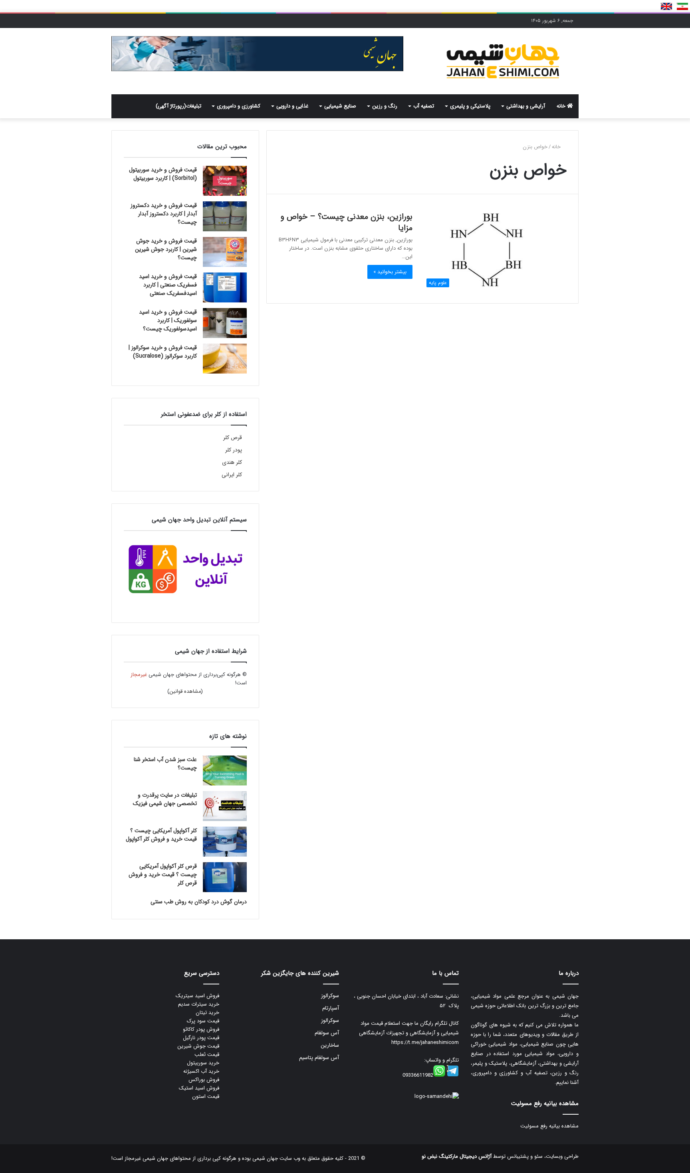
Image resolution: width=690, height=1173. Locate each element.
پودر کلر (233, 450)
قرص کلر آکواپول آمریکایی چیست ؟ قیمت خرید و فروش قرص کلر (163, 874)
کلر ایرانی (232, 475)
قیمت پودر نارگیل (201, 1038)
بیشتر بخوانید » (389, 272)
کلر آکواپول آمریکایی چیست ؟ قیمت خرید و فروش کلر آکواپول (161, 834)
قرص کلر (232, 437)
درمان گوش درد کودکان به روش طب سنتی (199, 901)
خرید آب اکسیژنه (201, 1071)
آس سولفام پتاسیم (319, 1058)
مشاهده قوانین (185, 691)
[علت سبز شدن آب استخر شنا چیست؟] (225, 770)
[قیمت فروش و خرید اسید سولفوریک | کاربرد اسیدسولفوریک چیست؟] (225, 323)
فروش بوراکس (203, 1080)
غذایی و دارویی (292, 106)
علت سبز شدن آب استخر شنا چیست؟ (165, 763)
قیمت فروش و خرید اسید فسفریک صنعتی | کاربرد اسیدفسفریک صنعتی (168, 285)
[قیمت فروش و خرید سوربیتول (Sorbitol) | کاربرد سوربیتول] (225, 181)
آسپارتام (330, 1008)
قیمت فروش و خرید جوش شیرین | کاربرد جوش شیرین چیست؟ (166, 249)
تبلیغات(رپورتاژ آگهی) (178, 106)
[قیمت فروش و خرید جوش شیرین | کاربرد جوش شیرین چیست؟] (225, 252)
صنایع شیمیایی (340, 106)
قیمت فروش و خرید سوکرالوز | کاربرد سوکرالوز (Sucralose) (163, 351)
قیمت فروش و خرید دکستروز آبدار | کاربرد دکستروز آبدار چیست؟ (164, 214)
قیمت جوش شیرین (198, 1046)
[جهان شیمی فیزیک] (505, 61)
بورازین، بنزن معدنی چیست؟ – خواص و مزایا (346, 222)
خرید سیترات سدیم (198, 1004)
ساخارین (330, 1045)
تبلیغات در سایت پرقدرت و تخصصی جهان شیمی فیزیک (165, 799)
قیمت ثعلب (206, 1054)
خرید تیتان (207, 1012)
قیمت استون (205, 1096)
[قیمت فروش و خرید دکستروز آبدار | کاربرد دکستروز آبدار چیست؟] (225, 216)
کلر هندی (232, 462)
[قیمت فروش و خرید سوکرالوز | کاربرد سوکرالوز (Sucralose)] (225, 359)
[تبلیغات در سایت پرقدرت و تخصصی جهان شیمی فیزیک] (225, 806)
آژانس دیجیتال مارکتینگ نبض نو (457, 1156)
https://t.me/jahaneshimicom (425, 1042)
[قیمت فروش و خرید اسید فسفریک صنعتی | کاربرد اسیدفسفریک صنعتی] (225, 287)
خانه (562, 106)
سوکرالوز (330, 996)
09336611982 (417, 1075)
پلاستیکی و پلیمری (470, 106)
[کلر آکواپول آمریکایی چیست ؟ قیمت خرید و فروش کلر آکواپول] (225, 842)
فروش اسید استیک (199, 1088)
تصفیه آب (423, 106)
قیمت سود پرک (203, 1021)
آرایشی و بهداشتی (525, 106)
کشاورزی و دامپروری (238, 106)
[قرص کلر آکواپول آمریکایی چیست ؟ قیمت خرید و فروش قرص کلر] (225, 877)
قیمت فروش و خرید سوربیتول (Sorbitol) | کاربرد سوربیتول (163, 174)
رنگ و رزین (384, 106)
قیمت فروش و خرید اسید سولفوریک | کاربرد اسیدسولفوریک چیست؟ (168, 320)
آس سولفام (327, 1033)
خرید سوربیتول (203, 1063)
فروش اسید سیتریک (197, 996)
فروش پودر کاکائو (201, 1029)
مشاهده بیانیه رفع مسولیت (549, 1126)
